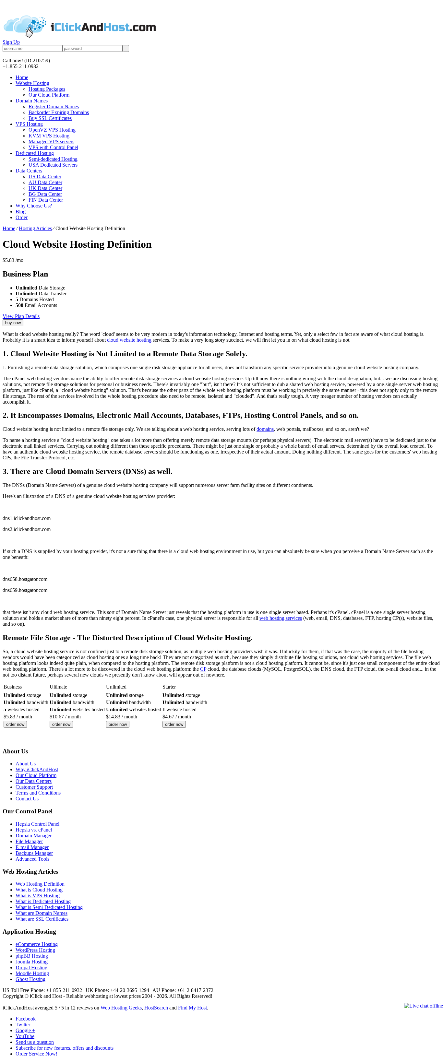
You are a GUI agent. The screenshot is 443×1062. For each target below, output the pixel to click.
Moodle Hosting (32, 973)
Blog (21, 211)
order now (15, 724)
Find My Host (192, 1007)
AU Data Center (45, 182)
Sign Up (11, 42)
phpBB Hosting (32, 956)
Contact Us (27, 798)
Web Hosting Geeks (121, 1007)
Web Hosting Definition (40, 884)
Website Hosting (32, 83)
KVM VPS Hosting (49, 135)
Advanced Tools (32, 859)
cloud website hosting (129, 340)
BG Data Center (45, 194)
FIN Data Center (46, 200)
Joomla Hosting (32, 961)
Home (22, 77)
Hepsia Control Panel (37, 824)
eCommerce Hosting (37, 944)
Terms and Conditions (38, 793)
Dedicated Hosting (35, 153)
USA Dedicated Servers (53, 165)
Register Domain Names (54, 106)
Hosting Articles (35, 228)
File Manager (29, 841)
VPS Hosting (29, 124)
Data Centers (29, 170)
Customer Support (34, 787)
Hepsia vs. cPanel (34, 829)
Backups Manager (34, 853)
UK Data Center (45, 188)
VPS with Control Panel (53, 147)
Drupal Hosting (31, 967)
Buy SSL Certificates (50, 118)
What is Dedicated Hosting (43, 901)
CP (203, 669)
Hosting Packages (47, 89)
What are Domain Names (41, 913)
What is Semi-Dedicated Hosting (49, 907)
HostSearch (156, 1007)
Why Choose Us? (34, 205)
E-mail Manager (32, 847)
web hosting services (280, 618)
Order (22, 217)
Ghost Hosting (30, 979)
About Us (26, 763)
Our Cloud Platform (49, 95)
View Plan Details (21, 316)
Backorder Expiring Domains (59, 112)
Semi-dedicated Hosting (53, 159)
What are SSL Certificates (42, 919)
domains (265, 429)
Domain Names (32, 100)
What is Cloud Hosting (39, 889)
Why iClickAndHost (37, 769)
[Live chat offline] (423, 1006)
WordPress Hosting (35, 950)
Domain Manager (34, 835)
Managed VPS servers (51, 141)
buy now (13, 322)
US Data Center (45, 176)
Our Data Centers (34, 781)
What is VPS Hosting (38, 895)
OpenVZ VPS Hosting (52, 130)
